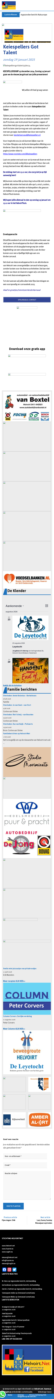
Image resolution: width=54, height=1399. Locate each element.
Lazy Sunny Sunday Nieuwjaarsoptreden (43, 1222)
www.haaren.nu (7, 1248)
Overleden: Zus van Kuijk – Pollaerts (18, 724)
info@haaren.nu (8, 1260)
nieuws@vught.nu (8, 1263)
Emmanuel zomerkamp (26, 1293)
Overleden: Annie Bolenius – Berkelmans (19, 695)
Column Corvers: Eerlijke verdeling (17, 1016)
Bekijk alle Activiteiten (12, 685)
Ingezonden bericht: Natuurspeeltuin (36, 14)
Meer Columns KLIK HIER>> (14, 1029)
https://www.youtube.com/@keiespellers (20, 154)
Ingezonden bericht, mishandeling (23, 1281)
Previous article (10, 1217)
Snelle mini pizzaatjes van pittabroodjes (19, 968)
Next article (45, 1217)
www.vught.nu (7, 1252)
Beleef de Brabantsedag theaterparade (17, 1333)
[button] (27, 407)
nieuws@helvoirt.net (9, 1257)
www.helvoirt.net (8, 1245)
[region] (27, 33)
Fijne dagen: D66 (8, 1220)
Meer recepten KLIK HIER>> (14, 981)
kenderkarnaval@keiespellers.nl (27, 135)
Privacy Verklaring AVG (37, 1395)
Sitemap (21, 1395)
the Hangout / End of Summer (13, 1326)
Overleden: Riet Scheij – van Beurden (18, 714)
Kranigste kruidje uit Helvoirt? (13, 1307)
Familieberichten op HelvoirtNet (16, 733)
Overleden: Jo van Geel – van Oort (17, 705)
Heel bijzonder (7, 1313)
